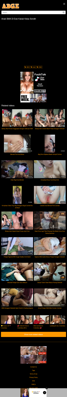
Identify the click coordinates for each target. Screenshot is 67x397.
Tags (33, 370)
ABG (27, 67)
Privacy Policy (33, 377)
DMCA (33, 384)
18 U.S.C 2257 (33, 388)
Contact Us (33, 367)
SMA (40, 67)
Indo (33, 67)
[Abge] (10, 6)
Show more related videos (33, 334)
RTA (33, 381)
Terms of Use (33, 374)
